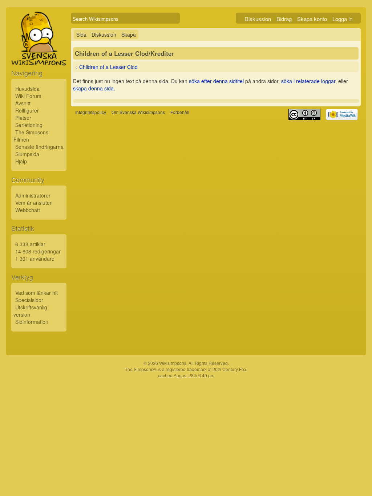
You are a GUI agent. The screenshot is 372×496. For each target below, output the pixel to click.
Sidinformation (31, 321)
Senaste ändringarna (39, 146)
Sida (81, 34)
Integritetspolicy (90, 112)
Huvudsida (27, 88)
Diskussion (257, 19)
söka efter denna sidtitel (216, 81)
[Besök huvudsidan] (38, 55)
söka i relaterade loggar (308, 81)
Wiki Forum (28, 95)
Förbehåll (179, 112)
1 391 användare (34, 258)
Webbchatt (27, 210)
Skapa (128, 34)
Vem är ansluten (34, 202)
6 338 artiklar (30, 244)
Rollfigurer (27, 110)
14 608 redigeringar (38, 251)
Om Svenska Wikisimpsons (138, 112)
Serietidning (29, 125)
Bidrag (284, 19)
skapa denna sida (93, 88)
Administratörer (32, 195)
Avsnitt (23, 103)
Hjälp (21, 161)
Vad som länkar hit (36, 292)
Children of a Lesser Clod (108, 66)
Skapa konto (312, 19)
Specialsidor (29, 300)
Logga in (342, 19)
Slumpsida (27, 154)
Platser (23, 117)
